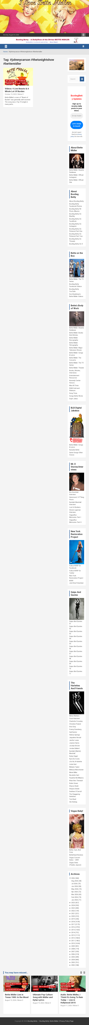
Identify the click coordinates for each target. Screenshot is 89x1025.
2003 (73, 962)
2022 (73, 911)
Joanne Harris (74, 743)
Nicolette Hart (74, 775)
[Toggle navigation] (6, 46)
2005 (73, 957)
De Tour (17, 83)
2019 (73, 919)
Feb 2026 (74, 897)
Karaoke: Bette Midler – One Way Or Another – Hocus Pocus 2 (72, 997)
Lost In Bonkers (75, 507)
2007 (73, 952)
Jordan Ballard (74, 748)
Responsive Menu (83, 35)
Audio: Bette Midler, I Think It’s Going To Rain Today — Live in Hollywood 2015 (44, 998)
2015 (73, 930)
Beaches (42, 984)
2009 (73, 946)
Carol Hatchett (74, 718)
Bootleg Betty (32, 1021)
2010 (73, 943)
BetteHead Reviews (76, 855)
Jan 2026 (74, 900)
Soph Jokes (73, 399)
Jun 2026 (74, 886)
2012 (73, 938)
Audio (8, 986)
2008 (73, 949)
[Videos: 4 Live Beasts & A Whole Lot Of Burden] (18, 77)
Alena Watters (74, 716)
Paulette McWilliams (76, 778)
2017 (73, 924)
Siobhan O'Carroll (75, 791)
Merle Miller (73, 772)
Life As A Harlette (75, 762)
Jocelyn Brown (74, 746)
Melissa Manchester (76, 770)
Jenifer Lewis (74, 740)
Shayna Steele (74, 789)
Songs (8, 989)
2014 (73, 932)
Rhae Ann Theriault (76, 781)
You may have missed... (16, 972)
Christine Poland (75, 724)
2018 (73, 922)
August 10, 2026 (66, 1003)
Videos (24, 83)
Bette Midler (20, 80)
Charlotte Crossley (76, 721)
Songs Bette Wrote (76, 396)
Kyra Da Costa (74, 759)
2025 (73, 903)
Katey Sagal (73, 756)
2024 (73, 905)
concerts (9, 83)
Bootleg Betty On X (76, 244)
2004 (73, 960)
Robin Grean (73, 783)
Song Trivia (73, 393)
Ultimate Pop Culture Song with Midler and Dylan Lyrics (15, 997)
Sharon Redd (73, 786)
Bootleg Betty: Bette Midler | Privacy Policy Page (56, 1021)
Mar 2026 (74, 894)
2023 (73, 908)
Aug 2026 (74, 881)
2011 (73, 941)
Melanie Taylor (74, 767)
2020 (73, 916)
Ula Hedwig (73, 802)
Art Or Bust (10, 80)
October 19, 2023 (11, 94)
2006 (73, 954)
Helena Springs (74, 735)
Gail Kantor (73, 732)
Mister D (21, 94)
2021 (73, 913)
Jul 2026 (74, 884)
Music (25, 986)
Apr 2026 (74, 892)
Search (82, 79)
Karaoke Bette (74, 450)
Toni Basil (72, 799)
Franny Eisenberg (75, 729)
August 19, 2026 (10, 1003)
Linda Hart (73, 764)
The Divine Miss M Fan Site (42, 989)
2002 (73, 965)
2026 (73, 878)
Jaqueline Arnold (75, 738)
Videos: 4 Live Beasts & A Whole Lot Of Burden (17, 90)
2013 (73, 935)
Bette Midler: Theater (76, 368)
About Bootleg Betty (76, 201)
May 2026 (74, 889)
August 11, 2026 (38, 1005)
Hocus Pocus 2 (66, 986)
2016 (73, 927)
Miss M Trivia (73, 385)
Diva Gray (72, 727)
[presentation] (81, 972)
